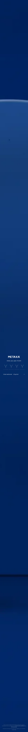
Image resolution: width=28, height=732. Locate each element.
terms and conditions (20, 725)
